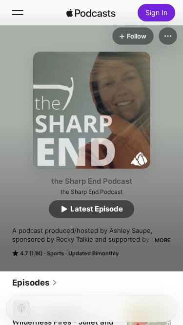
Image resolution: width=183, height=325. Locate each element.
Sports (55, 253)
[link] (35, 282)
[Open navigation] (17, 12)
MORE (163, 240)
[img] (91, 13)
